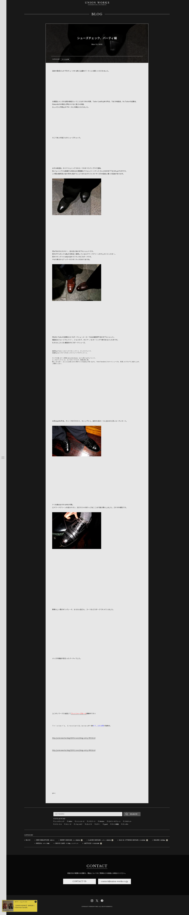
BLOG (96, 14)
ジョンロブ (79, 824)
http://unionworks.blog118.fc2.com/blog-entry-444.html (73, 750)
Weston (102, 821)
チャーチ (68, 824)
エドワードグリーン (115, 821)
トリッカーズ (80, 821)
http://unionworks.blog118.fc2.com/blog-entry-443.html (73, 738)
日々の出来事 (65, 59)
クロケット (128, 821)
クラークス (58, 824)
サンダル (125, 824)
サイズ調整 (115, 824)
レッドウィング (59, 821)
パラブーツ (92, 821)
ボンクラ (89, 824)
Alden (70, 821)
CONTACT (97, 866)
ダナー (98, 824)
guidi (106, 824)
